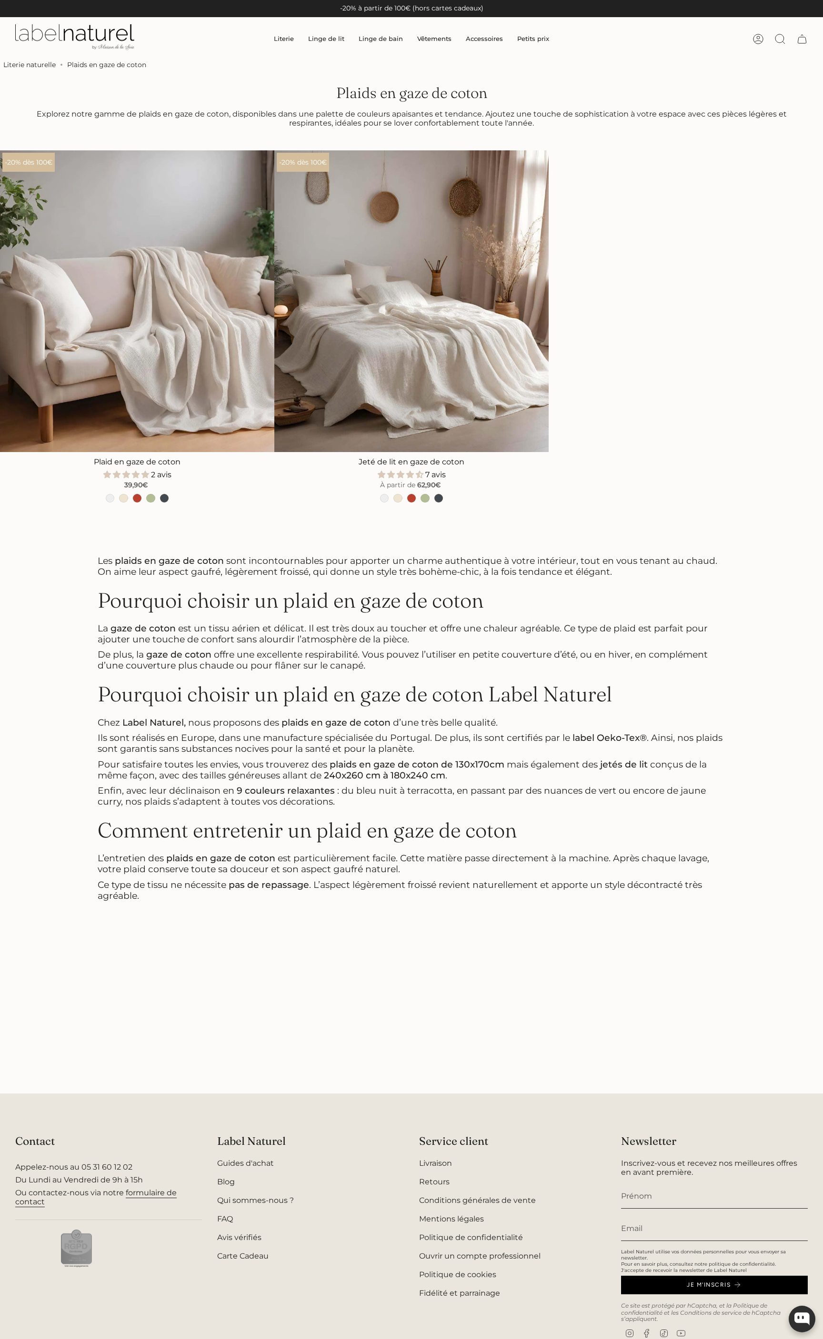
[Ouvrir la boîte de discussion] (802, 1319)
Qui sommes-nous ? (255, 1200)
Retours (434, 1181)
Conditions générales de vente (477, 1200)
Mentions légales (451, 1218)
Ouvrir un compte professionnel (480, 1255)
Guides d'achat (245, 1163)
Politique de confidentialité (471, 1237)
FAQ (225, 1218)
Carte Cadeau (243, 1255)
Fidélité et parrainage (459, 1293)
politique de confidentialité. (742, 1264)
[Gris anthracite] (164, 498)
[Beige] (123, 498)
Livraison (435, 1163)
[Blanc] (110, 498)
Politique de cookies (457, 1274)
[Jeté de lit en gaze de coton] (411, 301)
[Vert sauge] (150, 498)
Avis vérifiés (239, 1237)
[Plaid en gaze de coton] (137, 301)
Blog (226, 1181)
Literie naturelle (29, 64)
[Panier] (802, 39)
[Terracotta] (137, 498)
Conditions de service (711, 1312)
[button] (284, 38)
